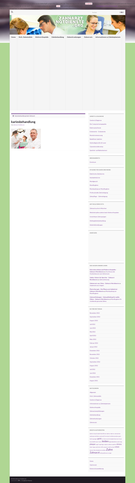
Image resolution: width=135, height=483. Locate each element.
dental (116, 433)
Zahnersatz (88, 37)
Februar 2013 (94, 343)
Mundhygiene (94, 185)
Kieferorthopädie (41, 37)
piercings (119, 441)
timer (91, 447)
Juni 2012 (93, 373)
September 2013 (95, 317)
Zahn (109, 449)
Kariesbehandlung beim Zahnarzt (25, 116)
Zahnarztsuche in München (98, 208)
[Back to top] (130, 478)
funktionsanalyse (114, 436)
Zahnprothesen (104, 453)
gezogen (95, 439)
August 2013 (94, 320)
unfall (109, 447)
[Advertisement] (48, 158)
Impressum (93, 465)
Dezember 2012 (95, 350)
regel (97, 444)
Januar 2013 (93, 347)
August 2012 (94, 365)
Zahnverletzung (104, 279)
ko (110, 439)
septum (106, 444)
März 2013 (93, 339)
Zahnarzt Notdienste (18, 125)
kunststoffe (92, 441)
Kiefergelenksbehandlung (98, 221)
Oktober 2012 (94, 358)
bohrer (108, 433)
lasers (100, 441)
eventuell (101, 436)
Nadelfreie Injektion (96, 139)
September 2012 (95, 362)
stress (119, 444)
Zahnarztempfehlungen (97, 411)
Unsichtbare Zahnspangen (98, 216)
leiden (105, 441)
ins (102, 439)
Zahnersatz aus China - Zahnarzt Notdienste (104, 283)
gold (99, 438)
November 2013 (95, 313)
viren (117, 447)
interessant (106, 439)
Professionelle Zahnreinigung (99, 192)
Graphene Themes (27, 480)
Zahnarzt (95, 452)
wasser (91, 450)
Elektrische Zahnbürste (97, 174)
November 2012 (95, 354)
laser (97, 441)
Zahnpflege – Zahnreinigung (98, 196)
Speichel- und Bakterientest (98, 150)
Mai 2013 (92, 332)
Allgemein (93, 392)
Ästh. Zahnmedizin (25, 37)
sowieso (110, 444)
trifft (102, 447)
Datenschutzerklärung (97, 468)
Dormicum (93, 162)
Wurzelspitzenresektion (100, 450)
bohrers (113, 433)
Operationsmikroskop (96, 146)
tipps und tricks (96, 447)
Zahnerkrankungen (74, 37)
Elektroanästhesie (95, 128)
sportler (114, 444)
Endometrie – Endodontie (98, 131)
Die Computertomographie (98, 124)
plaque (92, 444)
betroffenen (103, 433)
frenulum (107, 436)
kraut (120, 439)
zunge (109, 453)
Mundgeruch (94, 181)
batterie (92, 433)
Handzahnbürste (95, 177)
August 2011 (94, 380)
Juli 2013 (92, 324)
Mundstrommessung (96, 135)
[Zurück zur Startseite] (67, 25)
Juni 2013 (93, 328)
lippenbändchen (113, 441)
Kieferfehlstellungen (96, 225)
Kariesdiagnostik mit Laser (98, 143)
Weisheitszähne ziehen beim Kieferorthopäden (104, 212)
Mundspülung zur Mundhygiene (99, 189)
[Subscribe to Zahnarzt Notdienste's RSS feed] (12, 11)
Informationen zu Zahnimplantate (108, 37)
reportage (101, 444)
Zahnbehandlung (57, 37)
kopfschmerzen (115, 439)
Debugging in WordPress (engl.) (107, 6)
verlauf (113, 447)
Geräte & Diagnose (96, 120)
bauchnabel (97, 433)
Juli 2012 (92, 369)
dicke (97, 436)
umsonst (105, 447)
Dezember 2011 (95, 377)
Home (13, 37)
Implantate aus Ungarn (97, 285)
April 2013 (93, 335)
